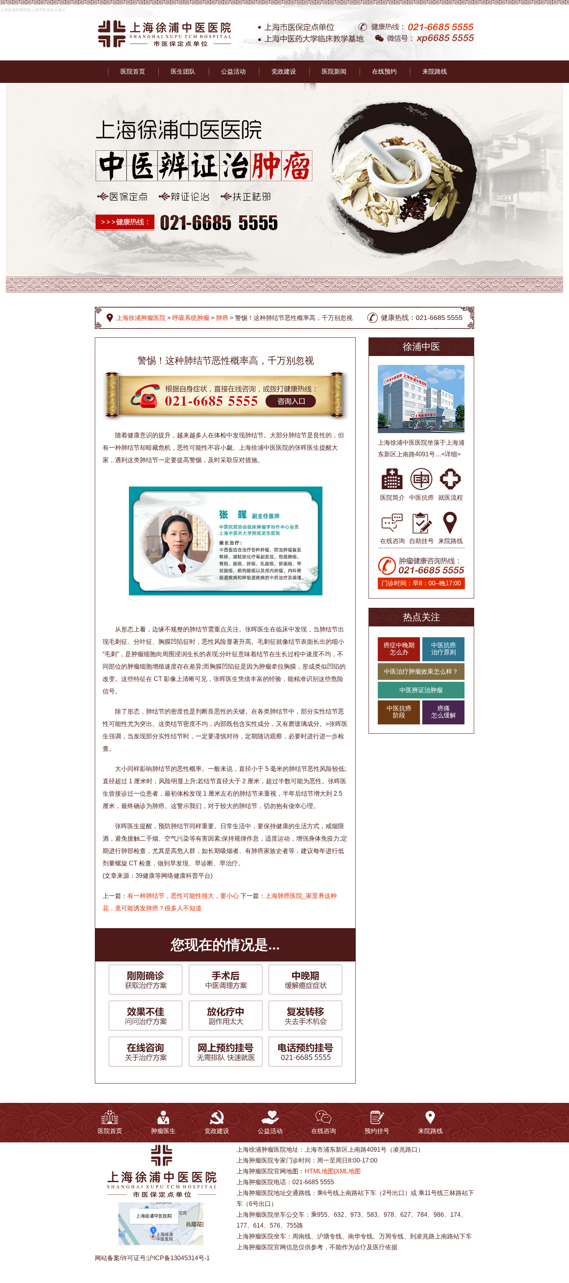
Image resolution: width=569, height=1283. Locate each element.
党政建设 (283, 71)
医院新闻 (334, 71)
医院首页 (132, 71)
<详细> (451, 454)
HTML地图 (319, 1171)
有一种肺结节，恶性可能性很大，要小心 (183, 896)
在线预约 (384, 71)
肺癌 (222, 318)
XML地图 (348, 1171)
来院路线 (434, 71)
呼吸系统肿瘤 (190, 318)
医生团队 (183, 71)
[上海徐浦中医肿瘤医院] (164, 21)
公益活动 (233, 71)
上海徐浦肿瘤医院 (141, 318)
